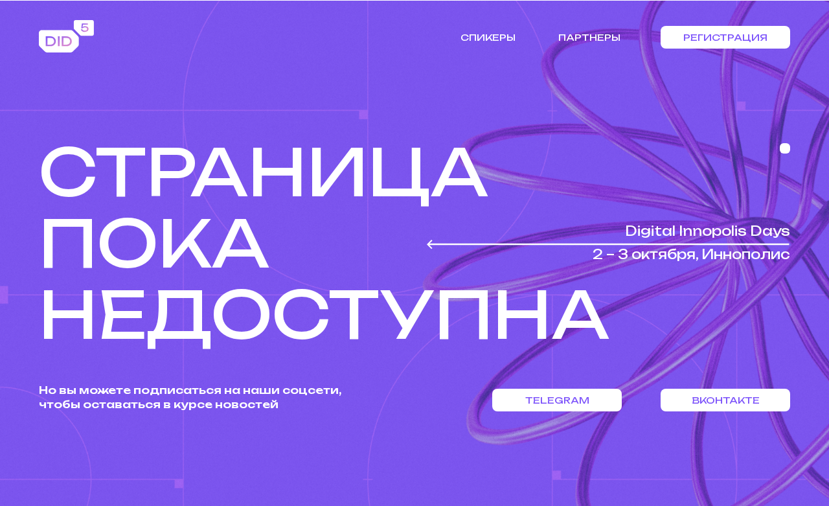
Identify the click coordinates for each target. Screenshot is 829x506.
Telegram (557, 400)
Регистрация (725, 37)
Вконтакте (726, 400)
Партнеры (589, 37)
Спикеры (488, 37)
